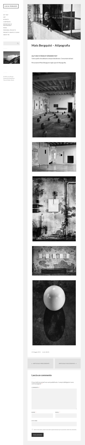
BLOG (47, 352)
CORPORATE (7, 21)
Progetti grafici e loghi (11, 32)
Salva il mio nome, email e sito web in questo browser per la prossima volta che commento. (55, 429)
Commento (36, 387)
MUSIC (5, 27)
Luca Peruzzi (11, 6)
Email (57, 412)
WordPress (12, 78)
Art (4, 17)
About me (6, 34)
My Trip (5, 15)
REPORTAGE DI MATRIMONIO (7, 24)
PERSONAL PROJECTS (9, 30)
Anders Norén (10, 80)
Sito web (34, 420)
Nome (34, 412)
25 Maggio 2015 (36, 352)
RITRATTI (6, 19)
